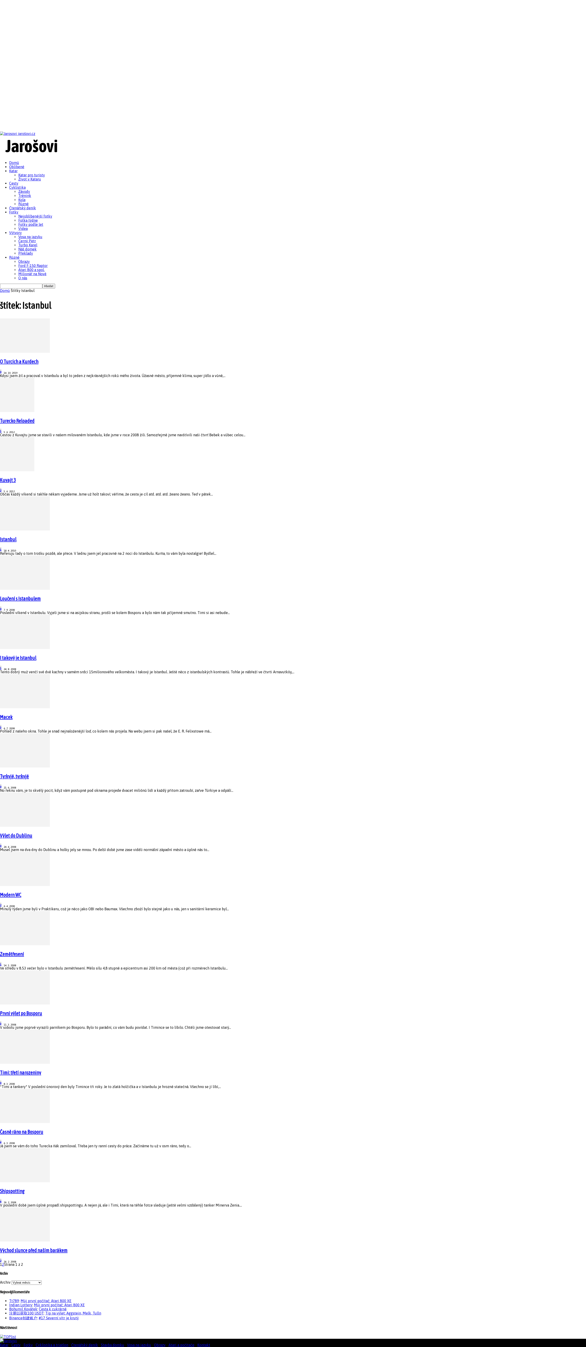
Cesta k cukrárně (53, 1309)
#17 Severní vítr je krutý (59, 1318)
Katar (13, 171)
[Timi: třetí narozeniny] (25, 1062)
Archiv (5, 1282)
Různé (23, 204)
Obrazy (24, 261)
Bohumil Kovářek (23, 1309)
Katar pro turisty (31, 175)
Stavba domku (112, 1345)
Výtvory (15, 233)
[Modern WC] (25, 885)
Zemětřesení (12, 954)
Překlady (25, 253)
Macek (6, 717)
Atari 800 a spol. (31, 270)
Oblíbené (16, 167)
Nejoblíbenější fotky (35, 216)
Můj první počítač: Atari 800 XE (46, 1301)
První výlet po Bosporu (21, 1013)
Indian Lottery (20, 1305)
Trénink (24, 196)
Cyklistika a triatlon (52, 1345)
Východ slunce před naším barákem (34, 1250)
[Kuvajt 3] (17, 470)
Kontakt (203, 1345)
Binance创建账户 (23, 1318)
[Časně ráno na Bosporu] (25, 1122)
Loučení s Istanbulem (20, 598)
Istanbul (8, 539)
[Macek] (25, 707)
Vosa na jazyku (30, 237)
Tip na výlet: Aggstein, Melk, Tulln (73, 1313)
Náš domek (27, 249)
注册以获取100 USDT (26, 1313)
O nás (22, 278)
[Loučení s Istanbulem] (25, 588)
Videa (23, 228)
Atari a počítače (181, 1345)
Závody (24, 191)
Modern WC (10, 895)
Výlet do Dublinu (16, 835)
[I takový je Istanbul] (25, 648)
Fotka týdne (28, 220)
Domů (14, 163)
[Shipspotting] (25, 1181)
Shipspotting (12, 1191)
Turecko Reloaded (17, 421)
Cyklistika (17, 187)
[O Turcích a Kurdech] (25, 351)
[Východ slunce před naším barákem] (25, 1240)
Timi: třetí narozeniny (20, 1072)
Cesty (13, 183)
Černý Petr (27, 241)
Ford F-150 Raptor (33, 266)
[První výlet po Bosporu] (25, 1003)
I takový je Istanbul (18, 658)
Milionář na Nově (32, 274)
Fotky (13, 212)
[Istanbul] (25, 529)
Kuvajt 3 (8, 480)
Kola (21, 200)
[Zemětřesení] (25, 944)
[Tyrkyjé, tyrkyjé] (25, 766)
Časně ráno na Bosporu (21, 1132)
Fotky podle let (30, 224)
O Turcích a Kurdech (19, 361)
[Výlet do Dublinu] (25, 825)
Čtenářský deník (22, 208)
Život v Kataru (29, 179)
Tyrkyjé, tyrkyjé (14, 776)
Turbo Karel (27, 245)
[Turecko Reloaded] (17, 411)
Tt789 (14, 1301)
